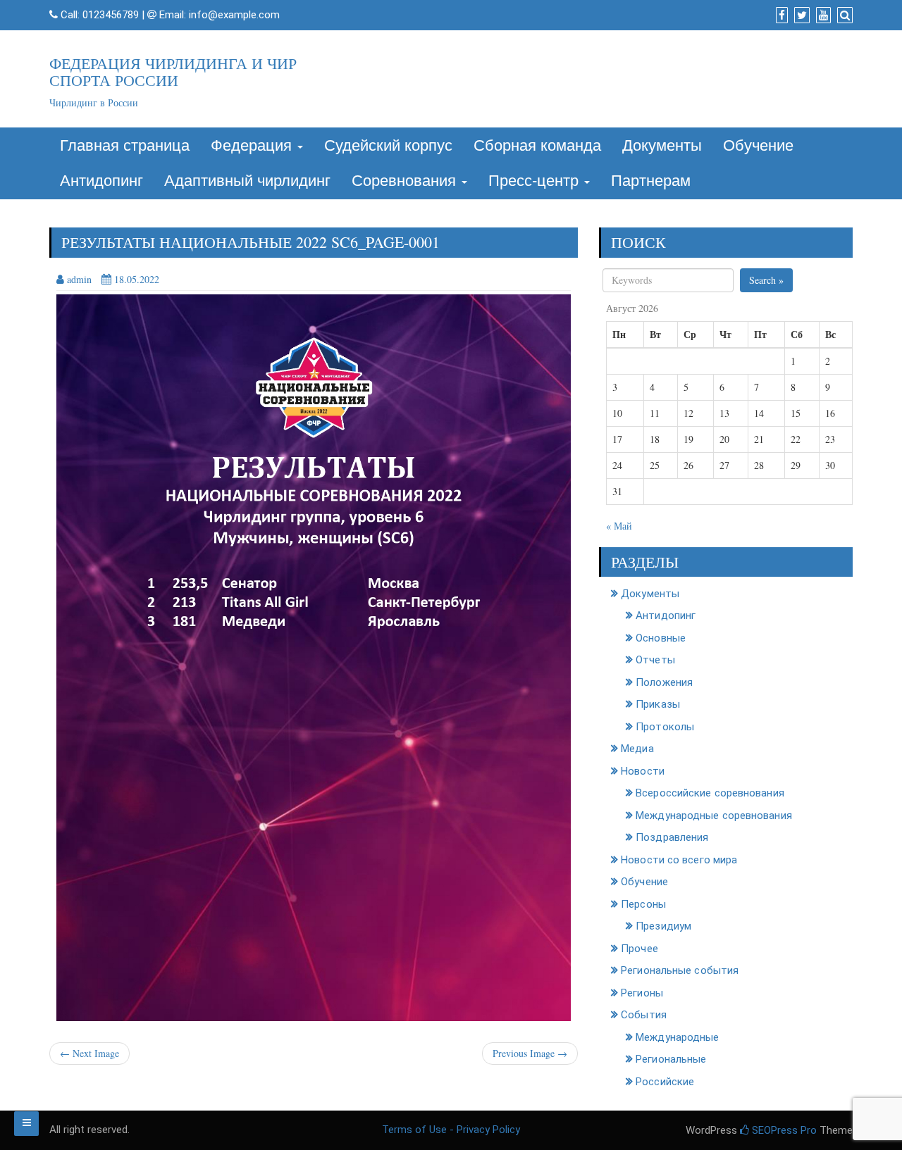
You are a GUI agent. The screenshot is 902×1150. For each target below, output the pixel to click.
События (644, 1014)
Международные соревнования (714, 815)
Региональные (671, 1059)
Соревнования (406, 180)
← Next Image (89, 1053)
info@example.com (234, 14)
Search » (766, 280)
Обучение (758, 145)
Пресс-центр (535, 180)
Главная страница (125, 145)
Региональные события (680, 970)
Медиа (637, 748)
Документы (662, 145)
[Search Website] (843, 15)
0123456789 (110, 14)
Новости (643, 771)
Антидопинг (101, 180)
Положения (664, 682)
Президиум (663, 926)
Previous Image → (530, 1053)
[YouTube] (822, 15)
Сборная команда (537, 145)
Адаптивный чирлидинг (247, 180)
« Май (619, 525)
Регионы (642, 993)
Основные (661, 638)
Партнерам (651, 180)
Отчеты (655, 660)
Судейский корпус (388, 145)
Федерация (253, 145)
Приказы (658, 704)
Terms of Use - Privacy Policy (451, 1129)
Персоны (643, 904)
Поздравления (672, 837)
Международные (677, 1037)
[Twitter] (800, 15)
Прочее (639, 948)
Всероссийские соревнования (710, 793)
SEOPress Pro (783, 1130)
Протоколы (665, 726)
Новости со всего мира (679, 860)
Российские (665, 1081)
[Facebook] (780, 15)
